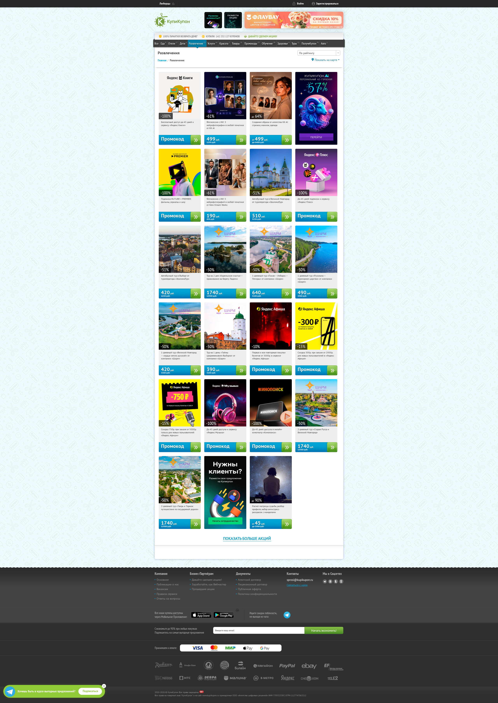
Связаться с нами (297, 585)
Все (156, 43)
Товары (237, 43)
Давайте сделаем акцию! (207, 579)
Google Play (223, 615)
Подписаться (90, 691)
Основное (163, 579)
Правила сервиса (167, 594)
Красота (224, 43)
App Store (201, 615)
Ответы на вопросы (168, 598)
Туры (295, 43)
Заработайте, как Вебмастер (209, 584)
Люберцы (165, 3)
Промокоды (252, 43)
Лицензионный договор (252, 584)
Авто (324, 43)
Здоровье (283, 43)
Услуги (212, 43)
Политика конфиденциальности (257, 594)
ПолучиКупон (310, 43)
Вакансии (162, 589)
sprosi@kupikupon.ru (300, 580)
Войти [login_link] (300, 3)
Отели (173, 43)
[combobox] (318, 53)
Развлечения (197, 43)
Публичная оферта (249, 589)
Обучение (268, 43)
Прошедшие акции (203, 589)
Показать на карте (326, 60)
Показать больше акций (247, 538)
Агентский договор (249, 579)
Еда (163, 43)
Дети (183, 43)
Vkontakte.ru (330, 581)
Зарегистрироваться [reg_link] (327, 3)
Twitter (336, 581)
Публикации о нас (168, 584)
